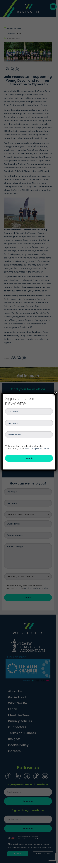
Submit (29, 458)
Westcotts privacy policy (37, 448)
